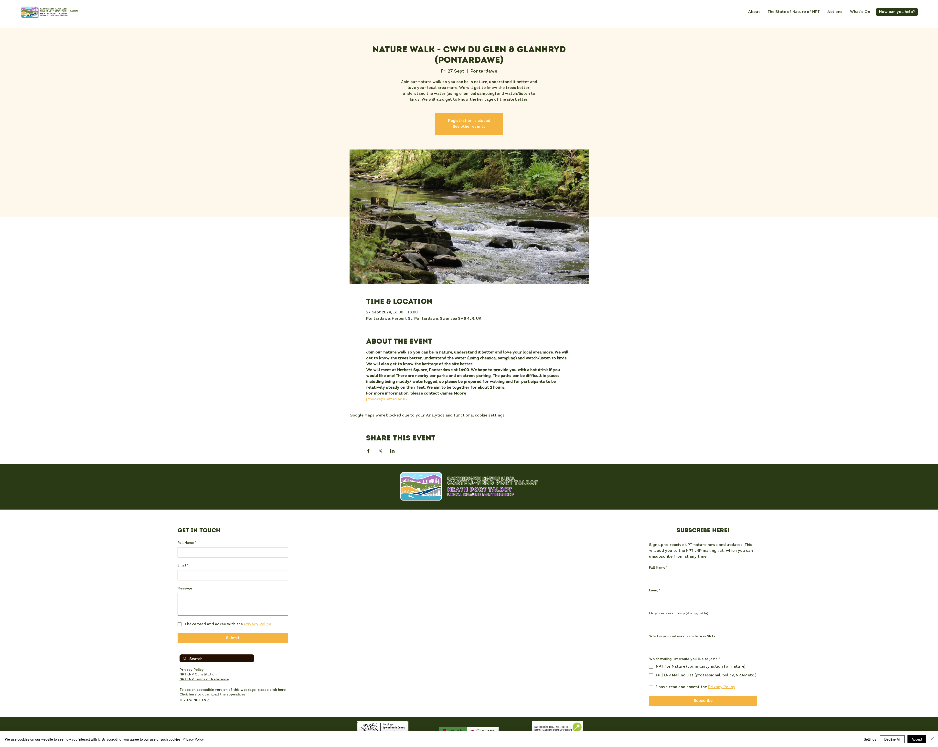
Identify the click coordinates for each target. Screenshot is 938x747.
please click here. (271, 690)
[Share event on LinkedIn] (392, 451)
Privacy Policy (193, 739)
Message (185, 588)
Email (183, 565)
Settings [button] (870, 739)
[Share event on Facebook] (368, 451)
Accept (917, 739)
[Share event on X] (380, 451)
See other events (469, 127)
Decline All (892, 739)
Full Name (187, 543)
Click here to (190, 694)
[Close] (932, 739)
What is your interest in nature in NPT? (682, 636)
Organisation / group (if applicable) (678, 613)
